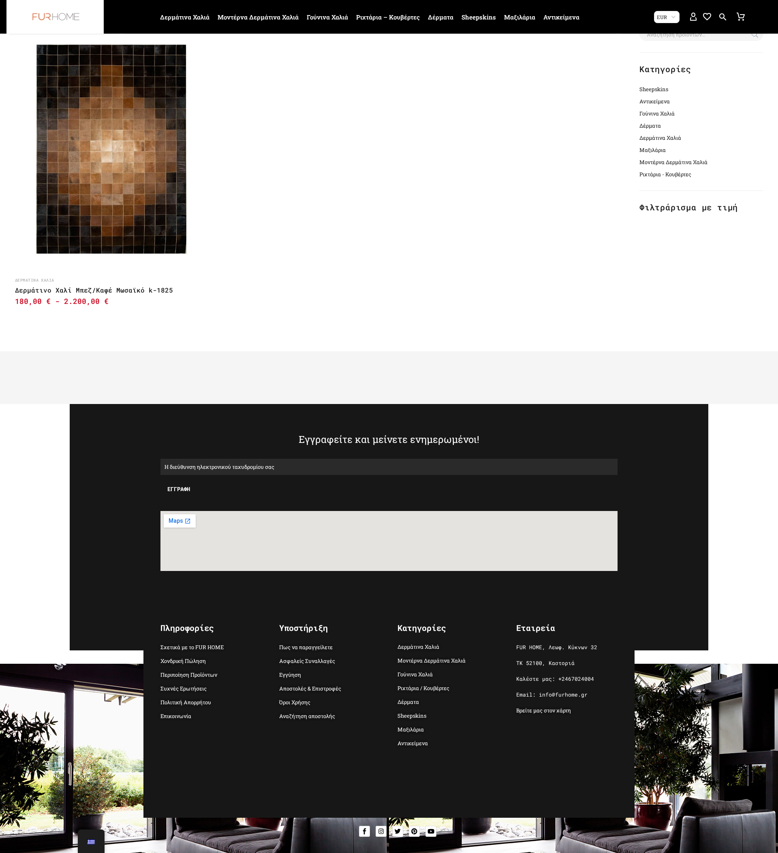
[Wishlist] (707, 17)
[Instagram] (381, 831)
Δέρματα (440, 17)
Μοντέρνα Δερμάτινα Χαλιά (258, 17)
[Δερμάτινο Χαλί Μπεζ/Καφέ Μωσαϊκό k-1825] (111, 149)
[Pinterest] (414, 831)
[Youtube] (430, 831)
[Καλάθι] (741, 17)
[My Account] (693, 17)
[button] (723, 17)
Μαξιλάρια (519, 17)
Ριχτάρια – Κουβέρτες (388, 17)
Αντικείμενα (561, 17)
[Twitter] (397, 831)
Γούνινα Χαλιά (327, 17)
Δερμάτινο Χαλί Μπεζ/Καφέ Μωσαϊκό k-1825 (94, 290)
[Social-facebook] (364, 831)
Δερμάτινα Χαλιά (184, 17)
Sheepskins (479, 17)
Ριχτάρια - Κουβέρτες (665, 174)
